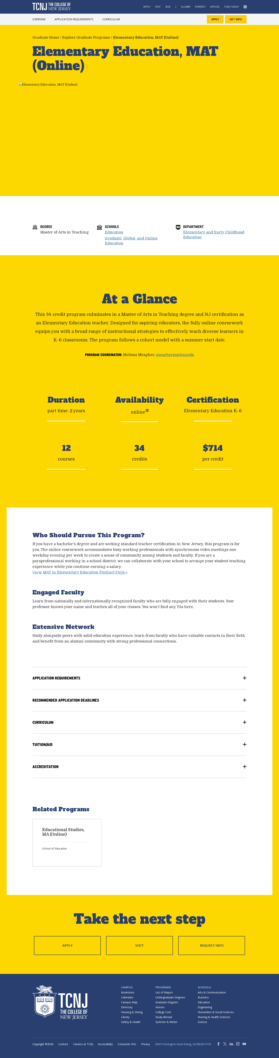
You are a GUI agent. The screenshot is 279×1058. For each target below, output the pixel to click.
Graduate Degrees (166, 1002)
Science (202, 1022)
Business (203, 997)
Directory (126, 1007)
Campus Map (129, 1002)
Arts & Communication (212, 992)
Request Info (212, 945)
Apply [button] (215, 19)
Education (114, 232)
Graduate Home (45, 37)
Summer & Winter (166, 1022)
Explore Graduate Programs (86, 37)
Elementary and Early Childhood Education (213, 234)
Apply (67, 945)
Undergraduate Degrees (170, 997)
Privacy (145, 1044)
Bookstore (127, 992)
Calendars (127, 997)
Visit (139, 945)
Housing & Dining (132, 1012)
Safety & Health (130, 1022)
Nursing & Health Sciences (214, 1017)
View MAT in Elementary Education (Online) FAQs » (80, 572)
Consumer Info (127, 1044)
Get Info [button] (236, 19)
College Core (163, 1012)
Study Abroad (163, 1017)
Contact (63, 1044)
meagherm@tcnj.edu (175, 355)
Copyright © (42, 1044)
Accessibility (105, 1044)
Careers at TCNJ (83, 1044)
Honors (160, 1007)
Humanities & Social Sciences (216, 1012)
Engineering (205, 1007)
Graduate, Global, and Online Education (131, 240)
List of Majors (164, 992)
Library (125, 1017)
